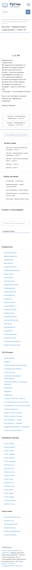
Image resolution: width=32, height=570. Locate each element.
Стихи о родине (9, 497)
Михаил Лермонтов (10, 256)
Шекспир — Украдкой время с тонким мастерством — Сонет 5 (17, 154)
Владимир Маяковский (12, 270)
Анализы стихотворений (9, 550)
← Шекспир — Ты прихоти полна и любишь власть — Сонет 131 (16, 117)
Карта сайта (18, 566)
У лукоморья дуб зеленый (12, 369)
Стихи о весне (8, 479)
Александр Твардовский (12, 341)
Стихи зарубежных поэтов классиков (16, 135)
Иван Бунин (8, 323)
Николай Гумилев (10, 338)
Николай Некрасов (10, 267)
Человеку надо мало (11, 409)
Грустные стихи (9, 468)
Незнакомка (8, 388)
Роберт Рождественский (12, 345)
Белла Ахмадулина (10, 334)
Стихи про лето (9, 483)
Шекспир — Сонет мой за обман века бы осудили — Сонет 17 (16, 148)
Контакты (5, 563)
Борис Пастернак (9, 302)
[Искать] (28, 12)
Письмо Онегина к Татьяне (13, 416)
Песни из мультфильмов (12, 531)
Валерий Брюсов (9, 327)
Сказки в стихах (9, 504)
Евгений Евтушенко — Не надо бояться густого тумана (17, 194)
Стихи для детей (9, 447)
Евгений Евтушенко (10, 316)
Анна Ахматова (9, 281)
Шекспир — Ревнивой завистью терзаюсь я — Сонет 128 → (16, 124)
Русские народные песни (12, 517)
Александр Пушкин (10, 253)
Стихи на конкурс (10, 500)
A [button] (12, 56)
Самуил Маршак (9, 306)
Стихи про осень (9, 472)
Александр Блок (9, 295)
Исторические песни (11, 524)
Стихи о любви (9, 443)
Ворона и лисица (9, 372)
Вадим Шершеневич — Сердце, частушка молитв (15, 185)
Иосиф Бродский (9, 288)
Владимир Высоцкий (11, 284)
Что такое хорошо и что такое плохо (16, 402)
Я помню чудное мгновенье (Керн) (15, 365)
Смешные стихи (9, 486)
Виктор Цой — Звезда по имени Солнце (17, 199)
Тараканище (8, 395)
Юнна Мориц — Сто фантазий (14, 181)
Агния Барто (8, 299)
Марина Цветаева (10, 292)
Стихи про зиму (9, 475)
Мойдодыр (7, 391)
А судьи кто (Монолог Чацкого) (14, 398)
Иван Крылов (8, 263)
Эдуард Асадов (9, 313)
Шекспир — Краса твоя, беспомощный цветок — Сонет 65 (17, 159)
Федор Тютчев (9, 274)
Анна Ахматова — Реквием (13, 423)
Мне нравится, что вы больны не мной (17, 405)
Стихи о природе (9, 454)
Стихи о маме (8, 490)
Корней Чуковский (10, 309)
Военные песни (9, 520)
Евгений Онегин (9, 358)
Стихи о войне (8, 493)
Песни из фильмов (10, 535)
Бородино (7, 362)
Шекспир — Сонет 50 (12, 164)
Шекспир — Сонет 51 (12, 167)
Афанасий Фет (9, 277)
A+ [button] (18, 55)
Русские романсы (10, 528)
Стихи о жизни (9, 451)
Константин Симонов (11, 320)
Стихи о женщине (9, 461)
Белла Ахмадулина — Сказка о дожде (17, 190)
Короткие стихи (9, 465)
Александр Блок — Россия (12, 420)
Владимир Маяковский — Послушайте (17, 427)
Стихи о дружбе (9, 458)
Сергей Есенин (9, 260)
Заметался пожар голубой (13, 430)
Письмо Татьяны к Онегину (13, 413)
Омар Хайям (8, 331)
